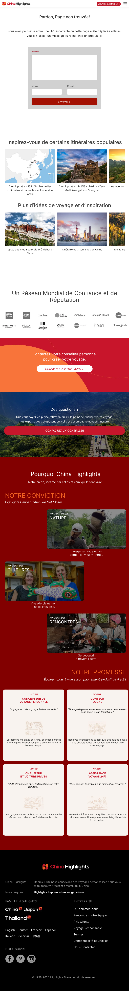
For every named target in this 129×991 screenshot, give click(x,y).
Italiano (10, 936)
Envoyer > (64, 101)
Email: (71, 86)
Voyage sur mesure (109, 4)
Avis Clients (81, 921)
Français (36, 930)
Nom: (35, 86)
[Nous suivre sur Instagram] (31, 962)
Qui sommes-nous (86, 909)
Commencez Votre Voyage (64, 369)
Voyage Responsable (88, 928)
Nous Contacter (84, 947)
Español (50, 930)
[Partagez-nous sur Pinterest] (20, 962)
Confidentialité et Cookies (91, 940)
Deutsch (23, 930)
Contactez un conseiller (64, 430)
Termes (79, 934)
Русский (23, 936)
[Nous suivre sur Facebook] (9, 962)
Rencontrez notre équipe (90, 915)
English (10, 930)
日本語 (35, 936)
